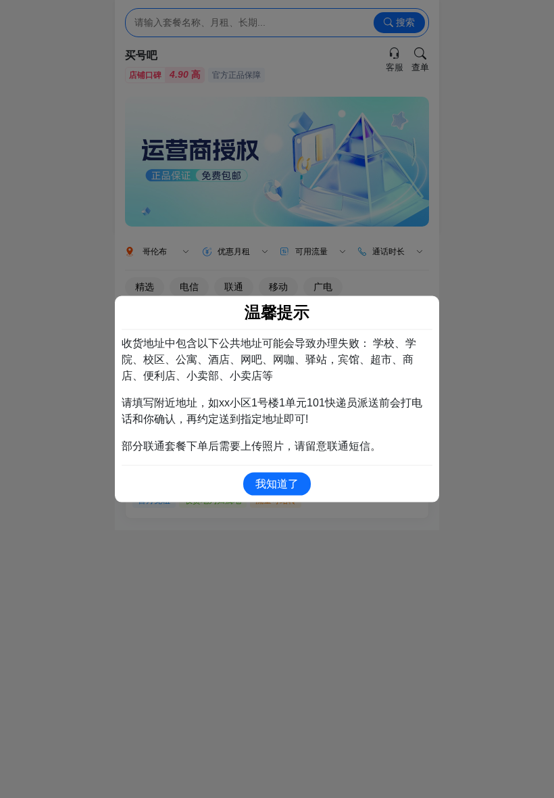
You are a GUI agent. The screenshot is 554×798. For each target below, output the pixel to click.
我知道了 (277, 483)
